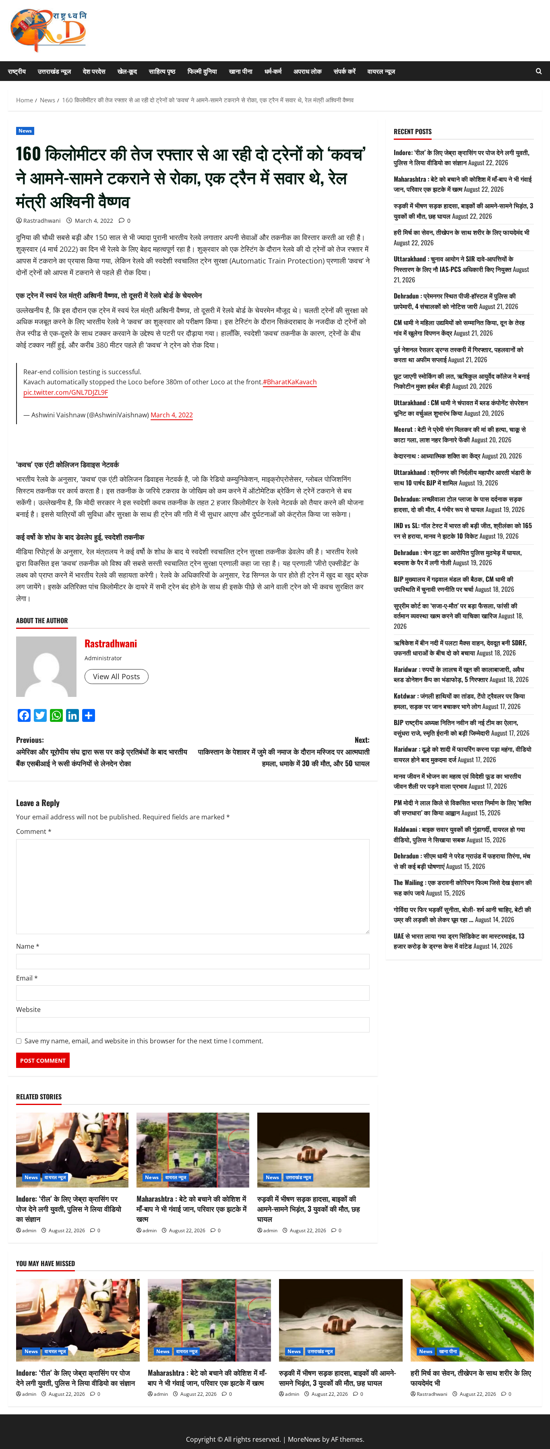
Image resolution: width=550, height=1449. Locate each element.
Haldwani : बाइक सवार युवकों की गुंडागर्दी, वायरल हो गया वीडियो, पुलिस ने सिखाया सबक (459, 834)
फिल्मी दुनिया (202, 71)
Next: (284, 751)
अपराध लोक (308, 71)
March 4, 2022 (172, 414)
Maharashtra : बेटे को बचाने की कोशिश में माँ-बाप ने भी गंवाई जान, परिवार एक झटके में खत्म (191, 1208)
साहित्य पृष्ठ (162, 71)
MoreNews (304, 1439)
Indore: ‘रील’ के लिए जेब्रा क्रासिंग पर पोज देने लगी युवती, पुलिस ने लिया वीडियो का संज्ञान (68, 1208)
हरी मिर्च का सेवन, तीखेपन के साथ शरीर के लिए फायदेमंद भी (461, 232)
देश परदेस (94, 71)
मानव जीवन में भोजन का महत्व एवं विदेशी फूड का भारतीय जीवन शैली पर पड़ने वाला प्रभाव (457, 781)
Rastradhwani (42, 220)
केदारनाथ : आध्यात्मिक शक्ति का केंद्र (437, 455)
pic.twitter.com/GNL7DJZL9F (65, 392)
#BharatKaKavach (290, 381)
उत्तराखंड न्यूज (54, 71)
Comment (34, 831)
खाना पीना (240, 71)
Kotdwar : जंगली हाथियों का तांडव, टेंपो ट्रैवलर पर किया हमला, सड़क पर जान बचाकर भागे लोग (459, 701)
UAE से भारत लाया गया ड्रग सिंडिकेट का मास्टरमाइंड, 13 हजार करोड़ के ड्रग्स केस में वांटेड (459, 941)
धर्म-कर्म (273, 71)
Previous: (101, 751)
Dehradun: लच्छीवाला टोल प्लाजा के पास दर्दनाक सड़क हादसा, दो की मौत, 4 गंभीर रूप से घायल (458, 504)
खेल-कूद (127, 71)
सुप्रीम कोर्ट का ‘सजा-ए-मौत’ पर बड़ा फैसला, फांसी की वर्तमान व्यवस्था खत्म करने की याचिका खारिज (455, 611)
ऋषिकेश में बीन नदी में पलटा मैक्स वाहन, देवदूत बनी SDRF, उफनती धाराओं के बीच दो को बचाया (460, 647)
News (25, 130)
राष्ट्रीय (17, 71)
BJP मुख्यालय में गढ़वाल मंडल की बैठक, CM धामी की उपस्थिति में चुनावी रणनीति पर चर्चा (453, 584)
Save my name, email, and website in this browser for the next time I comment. (144, 1040)
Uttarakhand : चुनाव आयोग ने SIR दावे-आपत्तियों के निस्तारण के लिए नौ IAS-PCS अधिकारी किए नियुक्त (453, 264)
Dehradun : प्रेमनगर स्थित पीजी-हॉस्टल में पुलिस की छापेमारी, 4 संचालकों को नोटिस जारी (455, 301)
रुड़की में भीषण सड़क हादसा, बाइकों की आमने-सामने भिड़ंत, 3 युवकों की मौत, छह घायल (308, 1208)
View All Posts (116, 676)
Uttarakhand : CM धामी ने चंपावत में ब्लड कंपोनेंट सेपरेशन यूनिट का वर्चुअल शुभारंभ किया (461, 408)
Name (27, 946)
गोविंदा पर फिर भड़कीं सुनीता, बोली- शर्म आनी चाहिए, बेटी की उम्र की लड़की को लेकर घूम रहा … (462, 914)
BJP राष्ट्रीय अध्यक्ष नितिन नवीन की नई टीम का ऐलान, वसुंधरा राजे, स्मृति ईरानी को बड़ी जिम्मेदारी (456, 727)
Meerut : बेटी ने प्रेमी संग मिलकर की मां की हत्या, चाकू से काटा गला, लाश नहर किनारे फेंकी (460, 434)
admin (29, 1230)
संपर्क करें (345, 71)
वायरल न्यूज (381, 71)
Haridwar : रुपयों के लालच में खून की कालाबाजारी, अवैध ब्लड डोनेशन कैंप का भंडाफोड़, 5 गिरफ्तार (459, 674)
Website (28, 1009)
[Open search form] (539, 71)
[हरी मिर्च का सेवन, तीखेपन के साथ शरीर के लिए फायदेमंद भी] (472, 1320)
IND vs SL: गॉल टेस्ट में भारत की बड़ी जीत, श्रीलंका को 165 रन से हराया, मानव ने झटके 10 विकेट (463, 530)
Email (27, 978)
